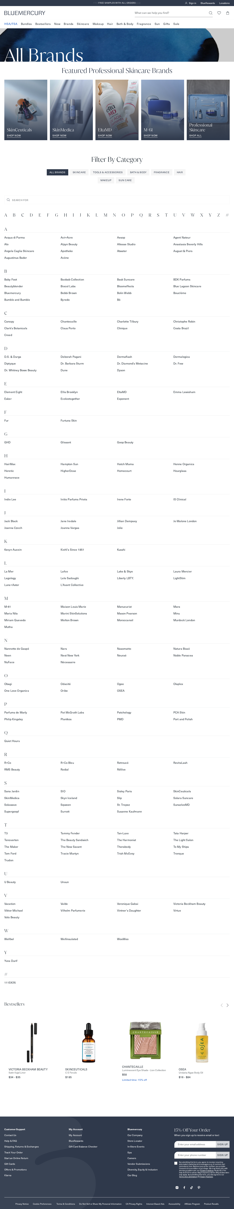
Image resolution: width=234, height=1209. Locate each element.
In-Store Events (135, 1146)
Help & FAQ (10, 1140)
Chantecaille (69, 321)
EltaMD (122, 392)
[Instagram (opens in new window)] (177, 1186)
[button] (227, 13)
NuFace (9, 662)
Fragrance (144, 24)
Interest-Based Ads (155, 1204)
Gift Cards (9, 1163)
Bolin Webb (124, 293)
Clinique (122, 328)
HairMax (9, 464)
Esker (8, 398)
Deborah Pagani (71, 356)
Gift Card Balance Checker (83, 1146)
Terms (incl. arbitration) (188, 1177)
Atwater (122, 251)
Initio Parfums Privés (74, 499)
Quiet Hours (12, 741)
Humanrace (11, 477)
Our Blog (132, 1175)
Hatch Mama (125, 464)
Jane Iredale (68, 521)
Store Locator (134, 1140)
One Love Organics (16, 690)
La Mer (9, 571)
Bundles (26, 24)
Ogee (120, 684)
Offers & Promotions (15, 1169)
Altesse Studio (126, 244)
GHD (7, 442)
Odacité (66, 684)
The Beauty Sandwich (74, 840)
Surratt (65, 811)
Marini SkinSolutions (74, 613)
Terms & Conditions (65, 1204)
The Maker (11, 846)
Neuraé (122, 655)
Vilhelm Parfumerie (73, 910)
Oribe (64, 690)
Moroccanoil (125, 620)
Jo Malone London (185, 521)
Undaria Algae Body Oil (191, 1072)
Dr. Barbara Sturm (72, 363)
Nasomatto (124, 648)
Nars (64, 648)
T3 (6, 833)
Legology (10, 578)
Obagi (8, 684)
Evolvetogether (70, 398)
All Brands (57, 172)
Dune (64, 370)
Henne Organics (183, 464)
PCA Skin (179, 712)
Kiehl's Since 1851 (72, 549)
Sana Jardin (11, 791)
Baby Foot (10, 279)
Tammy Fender (70, 833)
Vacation (9, 903)
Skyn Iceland (69, 798)
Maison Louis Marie (73, 606)
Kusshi (121, 549)
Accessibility (174, 1204)
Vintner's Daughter (129, 910)
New (57, 24)
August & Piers (182, 251)
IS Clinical (179, 499)
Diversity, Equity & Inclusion (142, 1169)
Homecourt (124, 471)
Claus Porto (68, 328)
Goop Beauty (125, 442)
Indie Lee (10, 499)
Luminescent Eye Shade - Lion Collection (144, 1070)
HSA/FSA (10, 24)
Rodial (65, 769)
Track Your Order (13, 1152)
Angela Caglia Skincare (19, 251)
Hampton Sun (69, 464)
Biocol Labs (68, 286)
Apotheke (67, 251)
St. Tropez (123, 804)
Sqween (66, 804)
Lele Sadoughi (70, 578)
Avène (65, 257)
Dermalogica (181, 356)
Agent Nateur (182, 237)
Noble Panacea (183, 655)
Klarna (7, 1175)
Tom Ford (10, 853)
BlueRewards (208, 3)
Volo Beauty (11, 917)
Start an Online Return (16, 1158)
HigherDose (68, 471)
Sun (157, 24)
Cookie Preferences (42, 1204)
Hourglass (179, 471)
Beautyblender (13, 286)
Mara (176, 606)
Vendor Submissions (138, 1163)
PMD (120, 719)
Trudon (8, 860)
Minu (176, 613)
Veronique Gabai (127, 903)
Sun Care (125, 180)
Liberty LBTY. (125, 578)
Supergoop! (11, 811)
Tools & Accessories (108, 172)
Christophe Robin (184, 321)
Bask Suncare (126, 279)
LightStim (179, 578)
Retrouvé (123, 762)
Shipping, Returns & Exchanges (21, 1146)
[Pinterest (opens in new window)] (199, 1186)
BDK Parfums (182, 279)
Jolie (120, 528)
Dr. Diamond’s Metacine (132, 363)
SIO (63, 791)
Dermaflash (124, 356)
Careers (131, 1158)
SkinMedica (12, 798)
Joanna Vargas (70, 528)
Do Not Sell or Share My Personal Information (100, 1204)
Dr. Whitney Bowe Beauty (20, 370)
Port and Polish (183, 719)
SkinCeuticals (182, 791)
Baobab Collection (72, 279)
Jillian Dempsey (127, 521)
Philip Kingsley (13, 719)
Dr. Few (178, 363)
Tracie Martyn (70, 853)
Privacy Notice (22, 1204)
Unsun (65, 882)
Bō (118, 299)
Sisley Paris (124, 791)
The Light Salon (183, 840)
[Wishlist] (219, 13)
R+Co (7, 762)
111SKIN (10, 982)
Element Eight (13, 392)
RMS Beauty (12, 769)
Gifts (166, 24)
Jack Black (11, 521)
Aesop (121, 237)
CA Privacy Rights (134, 1204)
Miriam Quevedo (15, 620)
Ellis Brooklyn (69, 392)
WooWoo (123, 939)
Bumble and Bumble (17, 299)
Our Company (135, 1135)
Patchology (124, 712)
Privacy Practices (207, 1170)
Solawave (10, 804)
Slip (119, 798)
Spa (129, 1152)
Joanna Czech (13, 528)
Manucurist (124, 606)
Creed (8, 335)
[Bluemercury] (24, 13)
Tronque (178, 853)
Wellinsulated (69, 939)
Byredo (65, 299)
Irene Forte (124, 499)
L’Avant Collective (72, 585)
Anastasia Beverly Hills (188, 244)
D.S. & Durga (12, 356)
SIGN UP (222, 1144)
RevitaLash (180, 762)
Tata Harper (181, 833)
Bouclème (179, 293)
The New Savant (71, 846)
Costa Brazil (181, 328)
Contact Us (10, 1135)
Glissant (66, 442)
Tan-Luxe (123, 833)
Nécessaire (68, 662)
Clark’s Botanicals (15, 328)
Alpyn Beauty (69, 244)
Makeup (98, 24)
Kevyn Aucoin (13, 549)
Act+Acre (67, 237)
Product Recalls (211, 1204)
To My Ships (181, 846)
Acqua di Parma (14, 237)
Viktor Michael (13, 910)
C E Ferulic (71, 1072)
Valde (64, 903)
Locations (224, 3)
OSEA (121, 690)
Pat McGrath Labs (72, 712)
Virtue (177, 910)
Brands (68, 24)
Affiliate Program (192, 1204)
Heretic (9, 471)
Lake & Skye (125, 571)
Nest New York (70, 655)
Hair (110, 24)
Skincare (83, 24)
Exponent (123, 398)
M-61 (7, 606)
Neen (7, 655)
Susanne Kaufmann (129, 811)
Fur (6, 420)
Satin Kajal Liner (17, 1072)
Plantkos (66, 719)
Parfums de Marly (15, 712)
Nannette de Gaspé (16, 648)
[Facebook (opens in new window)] (184, 1186)
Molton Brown (69, 620)
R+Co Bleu (67, 762)
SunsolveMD (181, 804)
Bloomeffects (125, 286)
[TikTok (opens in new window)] (191, 1186)
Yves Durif (10, 961)
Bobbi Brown (69, 293)
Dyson (121, 370)
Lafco (64, 571)
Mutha (8, 627)
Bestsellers (43, 24)
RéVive (121, 769)
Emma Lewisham (184, 392)
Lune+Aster (11, 585)
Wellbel (9, 939)
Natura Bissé (181, 648)
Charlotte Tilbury (128, 321)
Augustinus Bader (15, 257)
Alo (6, 244)
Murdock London (184, 620)
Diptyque (10, 363)
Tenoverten (11, 840)
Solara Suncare (183, 798)
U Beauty (10, 882)
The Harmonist (126, 840)
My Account (75, 1135)
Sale (176, 24)
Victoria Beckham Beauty (189, 903)
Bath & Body (125, 24)
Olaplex (178, 684)
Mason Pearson (127, 613)
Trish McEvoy (126, 853)
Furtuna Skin (69, 420)
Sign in (192, 3)
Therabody (124, 846)
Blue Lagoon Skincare (187, 286)
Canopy (9, 321)
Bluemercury (12, 293)
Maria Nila (11, 613)
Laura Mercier (182, 571)
